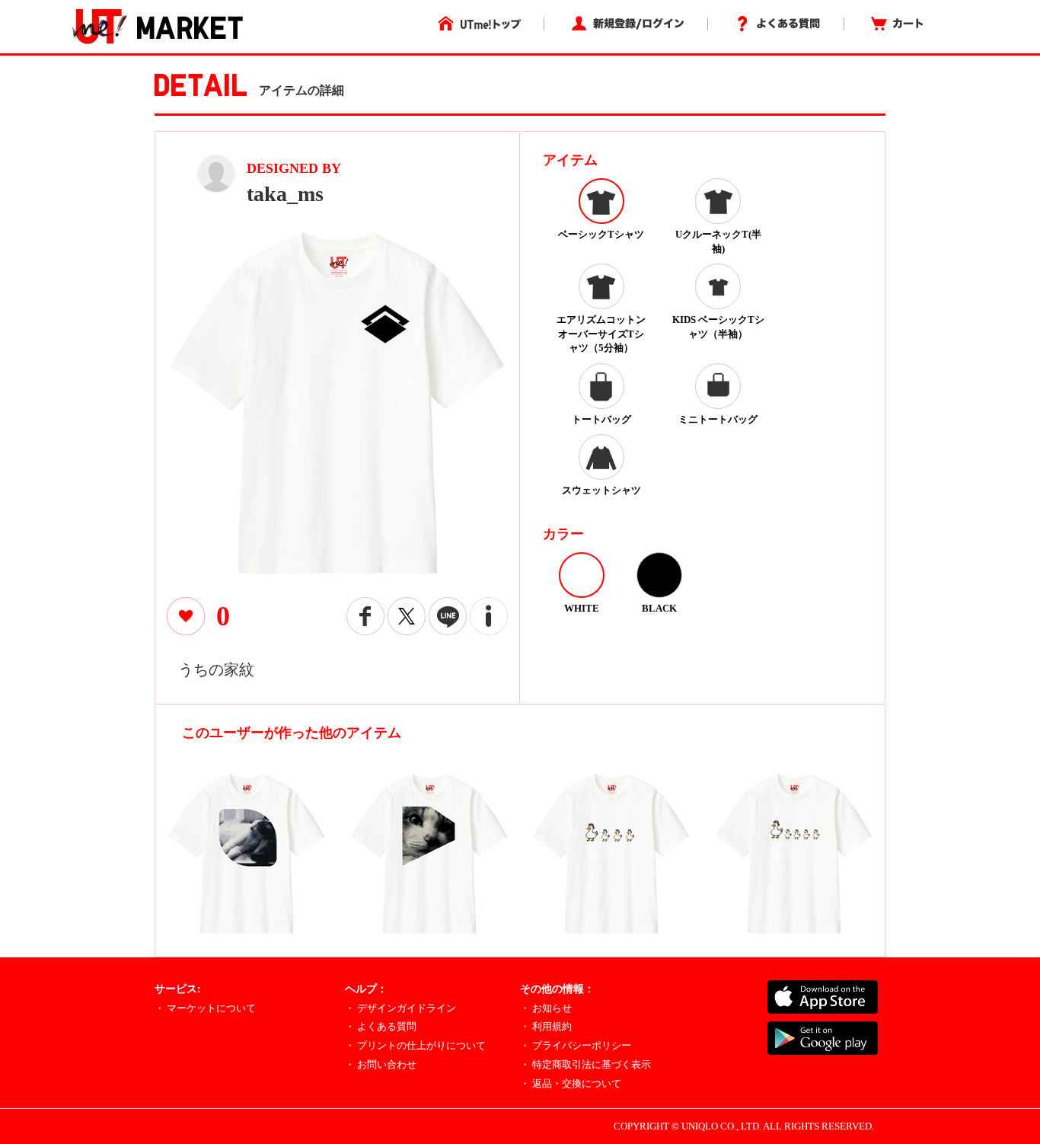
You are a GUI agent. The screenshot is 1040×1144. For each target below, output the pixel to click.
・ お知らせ (546, 1008)
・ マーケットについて (205, 1008)
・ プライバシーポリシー (575, 1045)
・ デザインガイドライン (400, 1008)
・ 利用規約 (546, 1026)
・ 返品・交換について (570, 1083)
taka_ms (285, 194)
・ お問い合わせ (380, 1064)
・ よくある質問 (380, 1026)
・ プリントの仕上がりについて (415, 1045)
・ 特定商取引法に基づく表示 (585, 1064)
